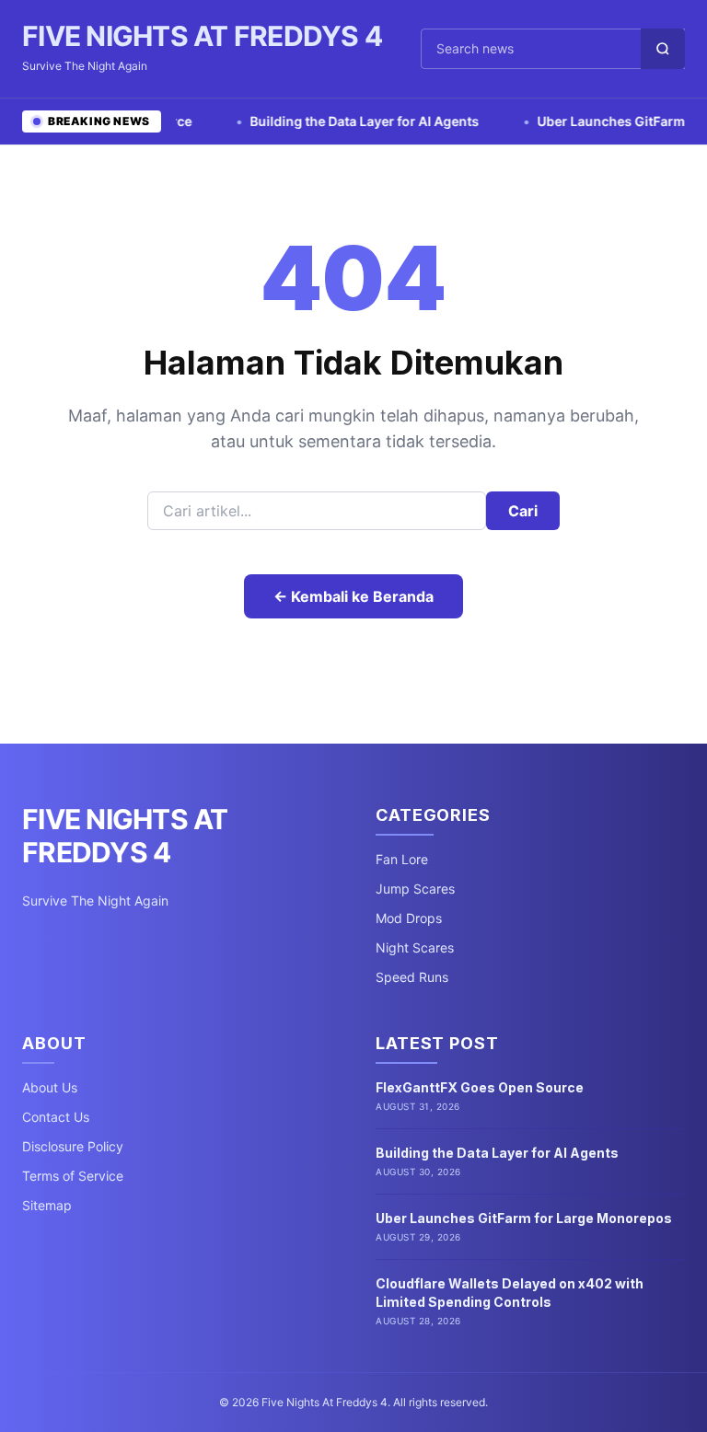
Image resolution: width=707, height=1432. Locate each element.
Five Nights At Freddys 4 (202, 36)
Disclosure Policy (72, 1146)
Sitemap (47, 1205)
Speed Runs (412, 977)
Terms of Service (72, 1176)
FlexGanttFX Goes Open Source (480, 1087)
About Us (49, 1087)
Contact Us (55, 1117)
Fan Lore (402, 859)
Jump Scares (415, 888)
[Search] (663, 49)
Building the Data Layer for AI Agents (339, 121)
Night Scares (415, 947)
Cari (523, 511)
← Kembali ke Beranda (353, 596)
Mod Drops (409, 918)
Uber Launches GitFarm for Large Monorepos (524, 1218)
